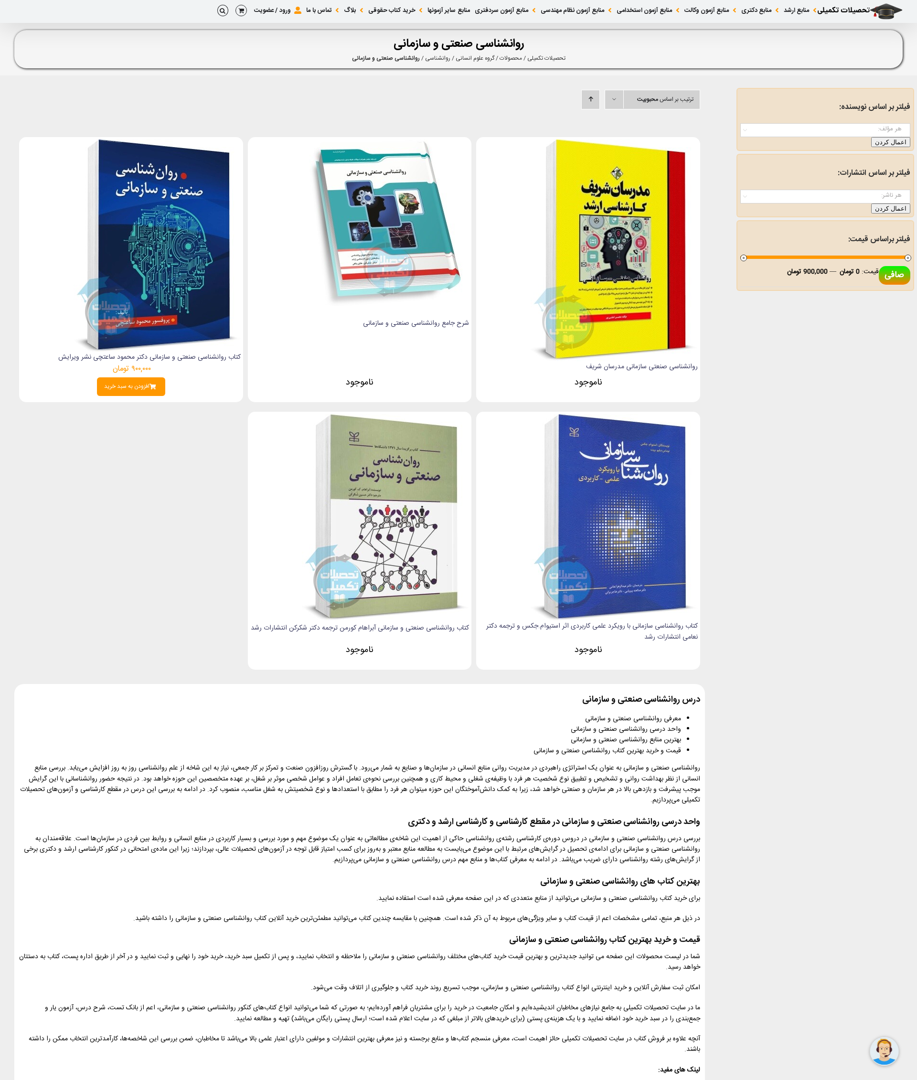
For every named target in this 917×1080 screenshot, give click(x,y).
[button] (222, 10)
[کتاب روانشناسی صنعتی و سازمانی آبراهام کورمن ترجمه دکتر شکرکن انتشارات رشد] (385, 419)
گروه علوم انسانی (475, 58)
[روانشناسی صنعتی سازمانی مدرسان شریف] (614, 144)
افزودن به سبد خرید (126, 386)
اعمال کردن (890, 142)
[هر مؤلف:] (825, 129)
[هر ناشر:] (825, 195)
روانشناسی (437, 58)
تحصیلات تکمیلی (546, 58)
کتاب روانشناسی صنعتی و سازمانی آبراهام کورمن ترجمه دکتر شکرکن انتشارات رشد (360, 628)
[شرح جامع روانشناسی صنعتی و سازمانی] (385, 144)
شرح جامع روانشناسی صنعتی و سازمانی (416, 323)
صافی (894, 275)
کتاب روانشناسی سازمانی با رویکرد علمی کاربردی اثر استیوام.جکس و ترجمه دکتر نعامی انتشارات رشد (592, 631)
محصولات (511, 58)
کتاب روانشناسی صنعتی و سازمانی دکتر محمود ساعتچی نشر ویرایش (149, 357)
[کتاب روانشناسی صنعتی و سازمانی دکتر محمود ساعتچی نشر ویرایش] (157, 144)
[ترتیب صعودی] (590, 99)
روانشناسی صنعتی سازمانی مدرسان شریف (642, 367)
